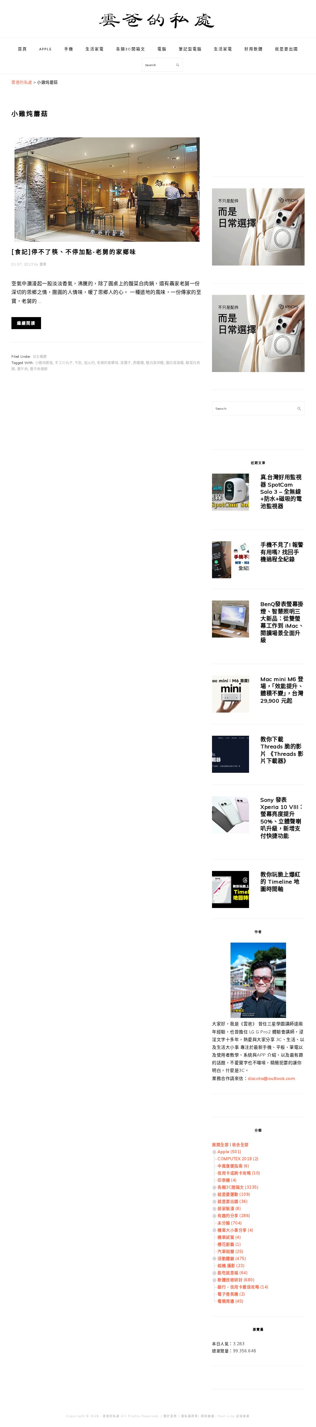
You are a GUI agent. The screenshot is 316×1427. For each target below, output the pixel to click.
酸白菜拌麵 (155, 363)
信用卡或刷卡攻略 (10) (239, 1172)
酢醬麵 (138, 363)
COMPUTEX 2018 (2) (238, 1158)
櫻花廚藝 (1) (229, 1244)
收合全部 (240, 1144)
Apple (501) (229, 1151)
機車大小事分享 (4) (235, 1230)
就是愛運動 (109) (234, 1194)
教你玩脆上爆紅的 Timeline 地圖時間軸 (280, 882)
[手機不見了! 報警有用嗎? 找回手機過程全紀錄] (230, 560)
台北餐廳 (40, 356)
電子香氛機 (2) (231, 1293)
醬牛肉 (22, 369)
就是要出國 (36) (232, 1201)
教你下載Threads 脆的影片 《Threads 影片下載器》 (281, 750)
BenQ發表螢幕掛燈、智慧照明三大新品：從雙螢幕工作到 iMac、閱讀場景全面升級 (282, 622)
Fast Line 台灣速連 (234, 1416)
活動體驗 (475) (232, 1258)
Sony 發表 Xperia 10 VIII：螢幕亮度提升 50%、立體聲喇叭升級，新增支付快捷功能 (282, 817)
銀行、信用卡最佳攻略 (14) (243, 1286)
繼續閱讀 (26, 323)
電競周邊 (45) (230, 1301)
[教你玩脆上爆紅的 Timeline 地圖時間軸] (230, 890)
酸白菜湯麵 (175, 363)
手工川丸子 (64, 363)
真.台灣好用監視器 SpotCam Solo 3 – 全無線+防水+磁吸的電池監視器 (281, 492)
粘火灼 (89, 363)
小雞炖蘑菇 (44, 363)
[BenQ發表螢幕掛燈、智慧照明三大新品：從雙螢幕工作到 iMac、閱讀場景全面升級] (230, 620)
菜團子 (125, 363)
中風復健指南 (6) (233, 1165)
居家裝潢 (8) (229, 1208)
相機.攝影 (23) (231, 1265)
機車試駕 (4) (229, 1237)
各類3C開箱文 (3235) (238, 1187)
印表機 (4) (227, 1180)
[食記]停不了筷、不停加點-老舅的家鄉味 (73, 252)
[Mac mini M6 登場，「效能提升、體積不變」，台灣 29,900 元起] (230, 695)
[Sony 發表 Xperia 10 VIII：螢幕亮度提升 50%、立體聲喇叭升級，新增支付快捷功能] (230, 815)
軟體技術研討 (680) (236, 1279)
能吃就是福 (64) (232, 1272)
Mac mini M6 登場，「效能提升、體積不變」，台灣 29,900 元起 (282, 690)
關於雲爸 (170, 1416)
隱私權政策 (189, 1416)
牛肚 (78, 363)
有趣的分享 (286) (234, 1215)
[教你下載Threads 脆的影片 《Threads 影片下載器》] (230, 755)
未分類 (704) (230, 1222)
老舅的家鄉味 (107, 363)
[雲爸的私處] (158, 31)
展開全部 (220, 1144)
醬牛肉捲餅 (39, 369)
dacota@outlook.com (271, 1078)
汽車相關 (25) (230, 1251)
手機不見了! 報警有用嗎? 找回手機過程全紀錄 (282, 552)
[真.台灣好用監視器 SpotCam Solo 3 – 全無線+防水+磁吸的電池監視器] (230, 493)
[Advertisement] (258, 117)
